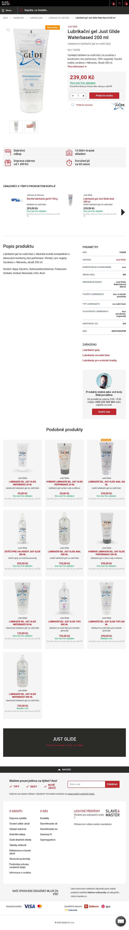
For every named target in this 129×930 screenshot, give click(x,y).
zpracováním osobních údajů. (81, 794)
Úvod (5, 18)
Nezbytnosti (19, 18)
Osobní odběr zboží (19, 823)
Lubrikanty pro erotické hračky (100, 360)
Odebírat (112, 784)
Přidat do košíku (104, 95)
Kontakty (44, 818)
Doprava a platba (18, 818)
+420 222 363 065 (105, 402)
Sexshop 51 (46, 834)
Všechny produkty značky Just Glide (64, 745)
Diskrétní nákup (17, 834)
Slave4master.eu (48, 829)
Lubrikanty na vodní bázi (59, 18)
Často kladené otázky (20, 840)
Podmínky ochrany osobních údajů (19, 866)
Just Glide (72, 26)
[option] (36, 205)
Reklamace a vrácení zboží (20, 852)
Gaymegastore (48, 840)
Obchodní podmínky (19, 859)
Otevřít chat (104, 412)
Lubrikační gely (36, 18)
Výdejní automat (17, 829)
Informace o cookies (20, 872)
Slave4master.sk (48, 823)
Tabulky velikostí (17, 845)
